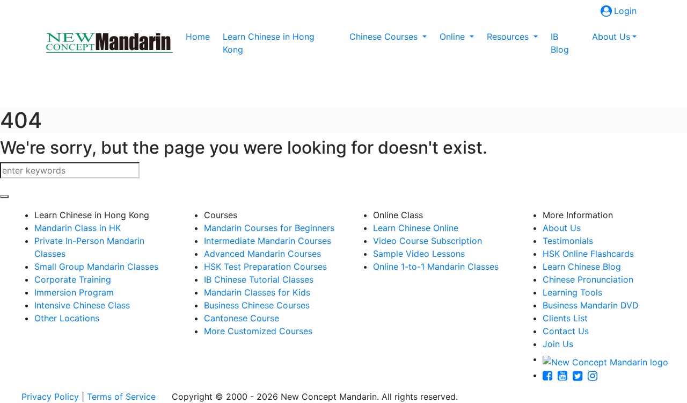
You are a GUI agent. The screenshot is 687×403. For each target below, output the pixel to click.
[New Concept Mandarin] (605, 359)
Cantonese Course (241, 318)
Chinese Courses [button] (384, 36)
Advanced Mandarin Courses (262, 253)
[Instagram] (595, 375)
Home (200, 36)
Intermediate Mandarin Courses (267, 240)
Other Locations (66, 318)
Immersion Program (74, 292)
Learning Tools (572, 292)
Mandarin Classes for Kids (257, 292)
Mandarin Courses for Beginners (269, 227)
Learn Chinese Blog (582, 266)
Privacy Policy (50, 396)
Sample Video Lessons (419, 253)
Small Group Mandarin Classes (96, 266)
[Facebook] (550, 375)
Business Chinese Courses (257, 305)
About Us (562, 227)
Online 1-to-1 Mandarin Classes (436, 266)
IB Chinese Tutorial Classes (258, 279)
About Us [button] (611, 36)
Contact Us (566, 331)
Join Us (558, 344)
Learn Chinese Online (415, 227)
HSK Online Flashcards (588, 253)
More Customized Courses (258, 331)
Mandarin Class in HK (77, 227)
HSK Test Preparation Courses (265, 266)
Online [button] (453, 36)
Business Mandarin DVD (591, 305)
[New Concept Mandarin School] (109, 43)
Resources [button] (509, 36)
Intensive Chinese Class (82, 305)
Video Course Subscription (427, 240)
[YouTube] (565, 375)
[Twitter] (580, 375)
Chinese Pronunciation (588, 279)
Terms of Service (121, 396)
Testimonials (568, 240)
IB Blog (560, 43)
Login (625, 10)
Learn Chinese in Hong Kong (269, 43)
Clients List (565, 318)
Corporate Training (72, 279)
